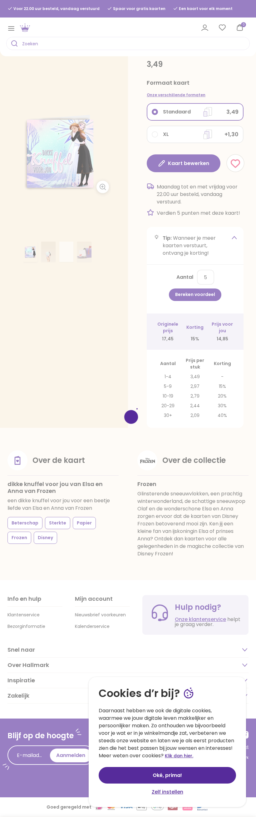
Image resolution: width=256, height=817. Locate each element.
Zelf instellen (167, 792)
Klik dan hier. (179, 756)
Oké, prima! (167, 775)
